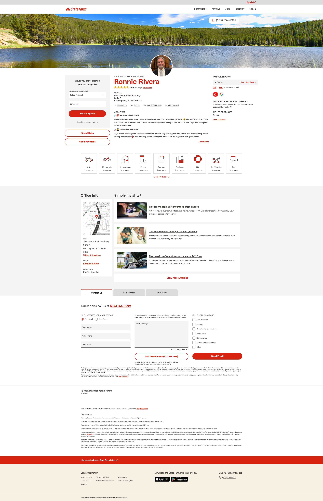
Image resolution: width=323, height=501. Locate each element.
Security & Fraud (102, 477)
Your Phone (103, 319)
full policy (90, 434)
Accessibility (122, 477)
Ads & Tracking (86, 477)
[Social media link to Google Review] (221, 94)
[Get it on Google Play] (179, 479)
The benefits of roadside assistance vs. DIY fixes (175, 256)
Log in (252, 9)
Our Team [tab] (162, 293)
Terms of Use (85, 481)
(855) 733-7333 (123, 376)
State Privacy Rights (125, 481)
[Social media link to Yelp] (215, 94)
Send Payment (87, 141)
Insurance (199, 9)
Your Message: (142, 324)
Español (250, 2)
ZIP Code (74, 104)
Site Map (84, 484)
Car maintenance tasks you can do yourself (173, 231)
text (221, 87)
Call (214, 87)
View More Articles (177, 278)
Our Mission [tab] (129, 293)
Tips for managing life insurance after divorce (174, 207)
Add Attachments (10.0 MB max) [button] (161, 356)
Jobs (227, 9)
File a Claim (87, 133)
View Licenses (219, 120)
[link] (76, 9)
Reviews (216, 9)
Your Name (87, 327)
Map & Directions (93, 255)
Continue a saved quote (87, 122)
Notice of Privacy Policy (105, 481)
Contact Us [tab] (96, 293)
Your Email (89, 319)
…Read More (203, 142)
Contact (239, 9)
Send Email (217, 356)
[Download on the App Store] (162, 479)
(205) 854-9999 (91, 263)
